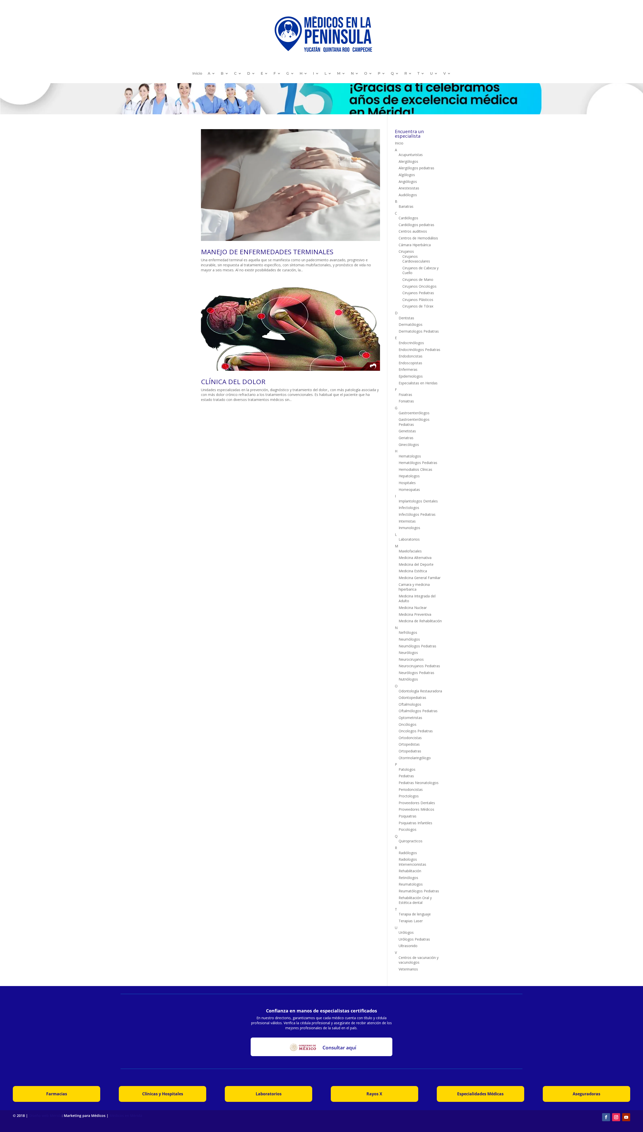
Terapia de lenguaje (415, 914)
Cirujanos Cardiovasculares (416, 259)
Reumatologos (411, 884)
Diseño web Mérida (45, 1115)
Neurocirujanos (411, 659)
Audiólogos (408, 194)
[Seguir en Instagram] (616, 1117)
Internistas (407, 521)
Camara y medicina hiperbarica (414, 587)
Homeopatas (409, 489)
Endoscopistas (410, 363)
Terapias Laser (411, 920)
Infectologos (409, 507)
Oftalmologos (410, 704)
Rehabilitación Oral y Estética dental (415, 900)
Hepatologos (409, 476)
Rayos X (374, 1094)
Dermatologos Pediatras (419, 331)
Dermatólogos (410, 324)
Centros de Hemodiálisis (418, 238)
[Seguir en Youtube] (626, 1117)
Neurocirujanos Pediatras (419, 665)
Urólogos (406, 932)
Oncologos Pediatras (416, 731)
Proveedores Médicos (416, 809)
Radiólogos (408, 852)
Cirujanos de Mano (417, 279)
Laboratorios (409, 539)
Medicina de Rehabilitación (420, 621)
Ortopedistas (409, 744)
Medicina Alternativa (415, 557)
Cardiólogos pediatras (416, 224)
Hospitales (407, 482)
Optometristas (410, 717)
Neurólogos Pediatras (416, 672)
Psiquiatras (407, 816)
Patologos (407, 769)
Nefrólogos (408, 632)
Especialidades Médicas (480, 1094)
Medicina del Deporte (416, 564)
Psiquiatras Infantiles (415, 822)
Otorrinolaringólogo (415, 757)
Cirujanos (406, 251)
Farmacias (56, 1094)
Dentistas (406, 318)
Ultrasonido (408, 945)
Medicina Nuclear (413, 607)
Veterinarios (408, 969)
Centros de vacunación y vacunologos (419, 960)
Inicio (197, 73)
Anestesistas (409, 188)
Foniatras (406, 401)
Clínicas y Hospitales (162, 1094)
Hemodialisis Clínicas (415, 469)
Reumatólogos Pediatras (419, 891)
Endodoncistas (410, 356)
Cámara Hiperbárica (415, 244)
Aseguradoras (586, 1094)
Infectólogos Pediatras (417, 514)
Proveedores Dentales (417, 802)
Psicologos (407, 829)
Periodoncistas (411, 789)
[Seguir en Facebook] (606, 1117)
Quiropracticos (410, 841)
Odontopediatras (412, 697)
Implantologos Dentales (418, 501)
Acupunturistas (411, 154)
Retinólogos (408, 877)
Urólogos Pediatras (414, 939)
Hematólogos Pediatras (418, 462)
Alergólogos (408, 161)
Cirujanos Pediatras (418, 292)
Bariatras (406, 206)
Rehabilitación (410, 870)
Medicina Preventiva (415, 614)
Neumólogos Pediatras (417, 646)
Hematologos (410, 456)
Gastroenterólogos (414, 412)
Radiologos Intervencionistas (412, 862)
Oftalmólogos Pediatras (418, 710)
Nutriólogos (408, 679)
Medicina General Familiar (420, 577)
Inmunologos (409, 527)
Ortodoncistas (410, 737)
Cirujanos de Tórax (417, 306)
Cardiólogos (408, 218)
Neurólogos (408, 652)
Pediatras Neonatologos (419, 782)
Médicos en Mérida (126, 1115)
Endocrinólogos (411, 342)
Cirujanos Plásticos (417, 299)
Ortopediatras (410, 751)
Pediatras (406, 776)
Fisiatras (405, 394)
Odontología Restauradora (420, 691)
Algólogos (407, 174)
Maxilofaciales (410, 551)
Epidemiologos (411, 376)
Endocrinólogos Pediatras (419, 349)
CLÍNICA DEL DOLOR (233, 381)
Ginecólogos (409, 444)
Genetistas (407, 431)
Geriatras (406, 437)
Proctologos (409, 796)
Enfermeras (408, 369)
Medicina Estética (413, 571)
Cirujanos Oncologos (419, 286)
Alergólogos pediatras (416, 168)
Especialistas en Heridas (418, 383)
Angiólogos (408, 181)
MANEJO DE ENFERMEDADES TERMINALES (267, 251)
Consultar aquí (339, 1047)
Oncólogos (407, 724)
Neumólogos (409, 639)
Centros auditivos (413, 231)
